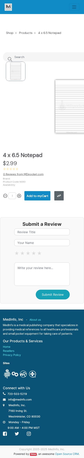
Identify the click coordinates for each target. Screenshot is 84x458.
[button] (37, 195)
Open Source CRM (67, 453)
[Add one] (19, 195)
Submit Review (53, 295)
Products (25, 33)
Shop (9, 33)
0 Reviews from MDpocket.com (23, 174)
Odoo (33, 454)
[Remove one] (5, 195)
